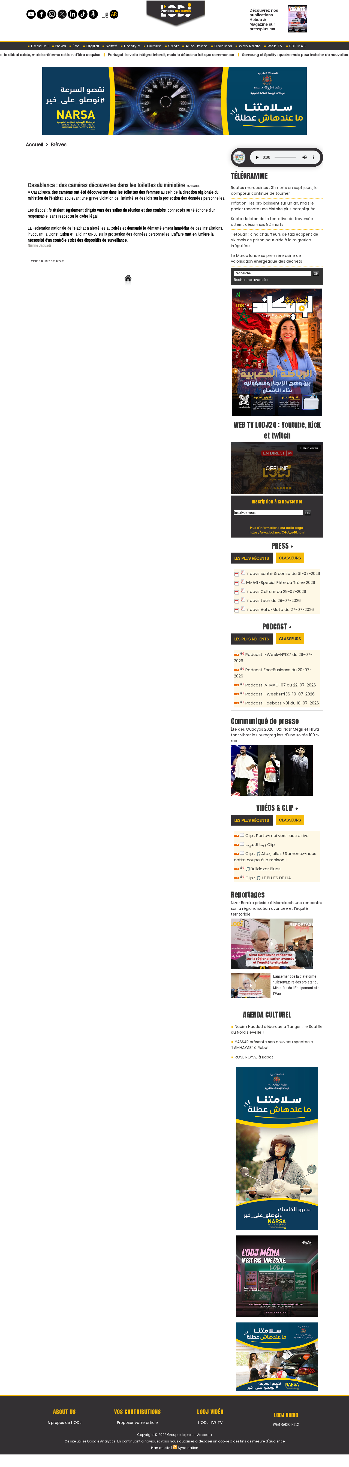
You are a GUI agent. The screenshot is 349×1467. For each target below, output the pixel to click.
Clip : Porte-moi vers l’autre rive (277, 835)
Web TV (274, 46)
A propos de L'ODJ (64, 1422)
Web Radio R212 (286, 1424)
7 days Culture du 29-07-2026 (276, 591)
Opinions (222, 46)
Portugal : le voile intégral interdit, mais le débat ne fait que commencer (135, 54)
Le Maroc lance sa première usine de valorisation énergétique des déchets (266, 258)
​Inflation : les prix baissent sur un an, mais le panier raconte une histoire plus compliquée (273, 206)
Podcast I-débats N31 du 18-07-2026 (282, 703)
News (60, 46)
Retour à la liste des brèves (47, 261)
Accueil (34, 144)
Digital (92, 46)
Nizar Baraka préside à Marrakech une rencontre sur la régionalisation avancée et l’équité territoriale (276, 908)
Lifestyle (131, 46)
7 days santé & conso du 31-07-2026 (283, 573)
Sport (173, 46)
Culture (154, 46)
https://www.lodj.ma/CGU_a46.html (277, 532)
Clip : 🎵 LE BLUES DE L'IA (268, 878)
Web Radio (249, 46)
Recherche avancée (250, 279)
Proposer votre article (137, 1422)
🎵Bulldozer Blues (263, 869)
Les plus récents (251, 558)
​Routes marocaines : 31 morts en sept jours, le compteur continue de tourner (274, 190)
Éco (76, 46)
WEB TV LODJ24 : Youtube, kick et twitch (277, 430)
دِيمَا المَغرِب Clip (260, 844)
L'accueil (39, 46)
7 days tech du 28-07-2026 (273, 600)
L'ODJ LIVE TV (210, 1422)
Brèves (59, 144)
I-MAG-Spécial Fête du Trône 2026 (280, 582)
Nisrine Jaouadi (39, 245)
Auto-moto (196, 46)
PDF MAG (297, 46)
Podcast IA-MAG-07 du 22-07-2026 (280, 685)
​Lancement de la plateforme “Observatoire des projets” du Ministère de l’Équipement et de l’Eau (297, 984)
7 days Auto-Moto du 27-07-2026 (280, 609)
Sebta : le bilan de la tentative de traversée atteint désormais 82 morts (272, 221)
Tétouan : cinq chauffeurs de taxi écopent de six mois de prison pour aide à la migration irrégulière (274, 240)
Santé (111, 46)
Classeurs (290, 558)
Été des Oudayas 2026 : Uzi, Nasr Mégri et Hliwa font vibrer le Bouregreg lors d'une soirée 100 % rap (275, 735)
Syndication (188, 1447)
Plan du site (160, 1447)
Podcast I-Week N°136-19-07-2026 (280, 694)
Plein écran (310, 448)
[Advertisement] (128, 163)
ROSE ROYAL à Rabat (254, 1057)
